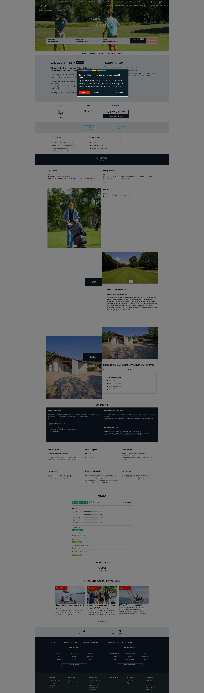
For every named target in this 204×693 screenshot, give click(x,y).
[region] (102, 83)
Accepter (84, 92)
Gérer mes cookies (119, 92)
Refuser (96, 92)
